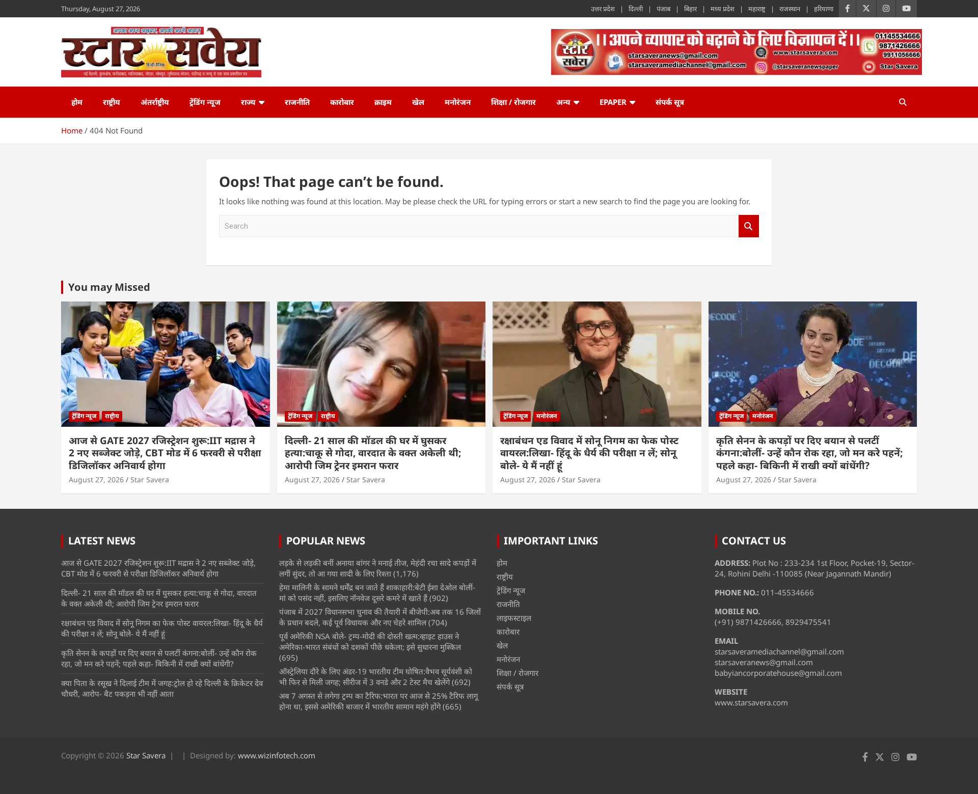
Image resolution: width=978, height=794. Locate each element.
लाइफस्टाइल (514, 618)
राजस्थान (789, 8)
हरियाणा (823, 8)
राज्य (248, 102)
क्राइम (383, 102)
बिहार (690, 8)
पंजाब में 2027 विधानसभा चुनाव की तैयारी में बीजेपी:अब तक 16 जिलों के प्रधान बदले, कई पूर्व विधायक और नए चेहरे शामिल (380, 617)
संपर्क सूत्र (670, 102)
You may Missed (109, 287)
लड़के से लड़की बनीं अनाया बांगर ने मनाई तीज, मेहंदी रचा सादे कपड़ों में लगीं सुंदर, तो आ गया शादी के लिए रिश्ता (377, 568)
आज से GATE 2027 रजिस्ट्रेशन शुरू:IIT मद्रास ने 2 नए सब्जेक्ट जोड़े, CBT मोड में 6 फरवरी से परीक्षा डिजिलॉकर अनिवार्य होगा (165, 453)
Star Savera (149, 479)
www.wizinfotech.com (276, 755)
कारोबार (342, 102)
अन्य (563, 102)
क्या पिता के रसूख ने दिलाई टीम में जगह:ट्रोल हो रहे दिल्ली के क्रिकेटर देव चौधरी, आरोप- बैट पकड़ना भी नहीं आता (162, 688)
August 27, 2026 (96, 479)
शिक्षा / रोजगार (513, 102)
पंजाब (663, 8)
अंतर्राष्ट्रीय (155, 102)
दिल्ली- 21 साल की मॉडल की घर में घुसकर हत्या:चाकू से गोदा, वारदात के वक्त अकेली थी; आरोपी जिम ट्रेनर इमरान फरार (373, 453)
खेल (418, 102)
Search (749, 226)
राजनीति (297, 102)
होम (77, 102)
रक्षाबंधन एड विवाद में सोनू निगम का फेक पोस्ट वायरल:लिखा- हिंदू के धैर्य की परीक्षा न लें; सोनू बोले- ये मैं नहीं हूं (589, 453)
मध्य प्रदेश (723, 8)
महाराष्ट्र (757, 8)
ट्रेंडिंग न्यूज (205, 102)
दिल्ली (636, 8)
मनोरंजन (458, 102)
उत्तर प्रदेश (603, 8)
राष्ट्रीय (111, 102)
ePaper (613, 102)
